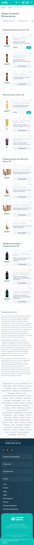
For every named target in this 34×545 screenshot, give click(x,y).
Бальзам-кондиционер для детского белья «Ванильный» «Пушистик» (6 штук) (22, 208)
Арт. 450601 (15, 74)
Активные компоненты (10, 505)
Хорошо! (5, 542)
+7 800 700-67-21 (13, 443)
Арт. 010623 (15, 102)
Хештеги (10, 7)
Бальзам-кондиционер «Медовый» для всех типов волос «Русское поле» (21, 106)
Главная (3, 7)
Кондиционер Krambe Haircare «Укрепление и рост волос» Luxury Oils (21, 42)
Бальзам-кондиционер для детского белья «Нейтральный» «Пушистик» (22, 190)
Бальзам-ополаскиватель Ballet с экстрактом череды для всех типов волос (22, 143)
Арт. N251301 (15, 205)
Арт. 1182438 (15, 138)
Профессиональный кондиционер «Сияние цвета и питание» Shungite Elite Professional (22, 259)
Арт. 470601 (15, 272)
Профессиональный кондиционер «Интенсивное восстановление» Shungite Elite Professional (21, 297)
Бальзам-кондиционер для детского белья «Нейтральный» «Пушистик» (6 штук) (22, 172)
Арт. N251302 (16, 169)
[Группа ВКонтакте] (3, 450)
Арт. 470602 (15, 254)
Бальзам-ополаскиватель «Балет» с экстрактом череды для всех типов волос (22, 125)
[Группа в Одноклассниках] (7, 450)
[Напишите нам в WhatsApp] (12, 450)
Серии (5, 495)
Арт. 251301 (15, 223)
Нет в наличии (22, 66)
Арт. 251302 (15, 187)
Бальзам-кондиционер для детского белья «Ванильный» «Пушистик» (22, 226)
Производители (8, 498)
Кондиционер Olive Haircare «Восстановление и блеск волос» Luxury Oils (21, 61)
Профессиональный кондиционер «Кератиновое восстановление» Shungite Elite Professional (21, 278)
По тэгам (6, 502)
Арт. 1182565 (15, 120)
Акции (5, 491)
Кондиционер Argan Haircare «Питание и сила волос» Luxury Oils (21, 78)
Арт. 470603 (15, 291)
